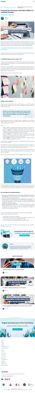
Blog (1, 7)
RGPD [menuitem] (2, 342)
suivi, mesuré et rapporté (17, 205)
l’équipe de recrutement (30, 185)
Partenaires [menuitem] (3, 354)
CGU (4, 389)
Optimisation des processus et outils (10, 7)
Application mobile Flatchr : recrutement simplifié (13, 269)
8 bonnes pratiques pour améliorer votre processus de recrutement (17, 305)
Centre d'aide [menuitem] (3, 362)
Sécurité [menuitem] (2, 345)
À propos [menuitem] (2, 351)
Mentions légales (7, 389)
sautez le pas (8, 226)
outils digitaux (4, 224)
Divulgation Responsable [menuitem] (5, 346)
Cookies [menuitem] (2, 343)
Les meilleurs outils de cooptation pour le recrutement (14, 287)
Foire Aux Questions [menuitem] (4, 359)
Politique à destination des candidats (26, 389)
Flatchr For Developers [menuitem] (4, 365)
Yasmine (6, 17)
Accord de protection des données (16, 389)
